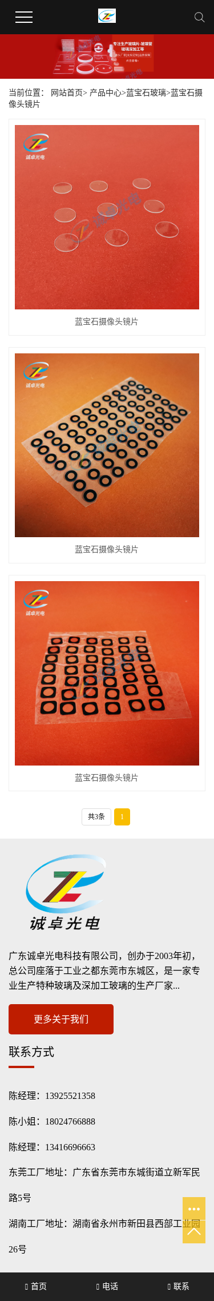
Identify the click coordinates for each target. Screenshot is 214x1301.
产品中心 (106, 92)
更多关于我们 (61, 1019)
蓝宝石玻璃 (146, 92)
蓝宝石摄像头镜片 (107, 321)
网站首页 (67, 92)
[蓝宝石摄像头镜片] (107, 217)
